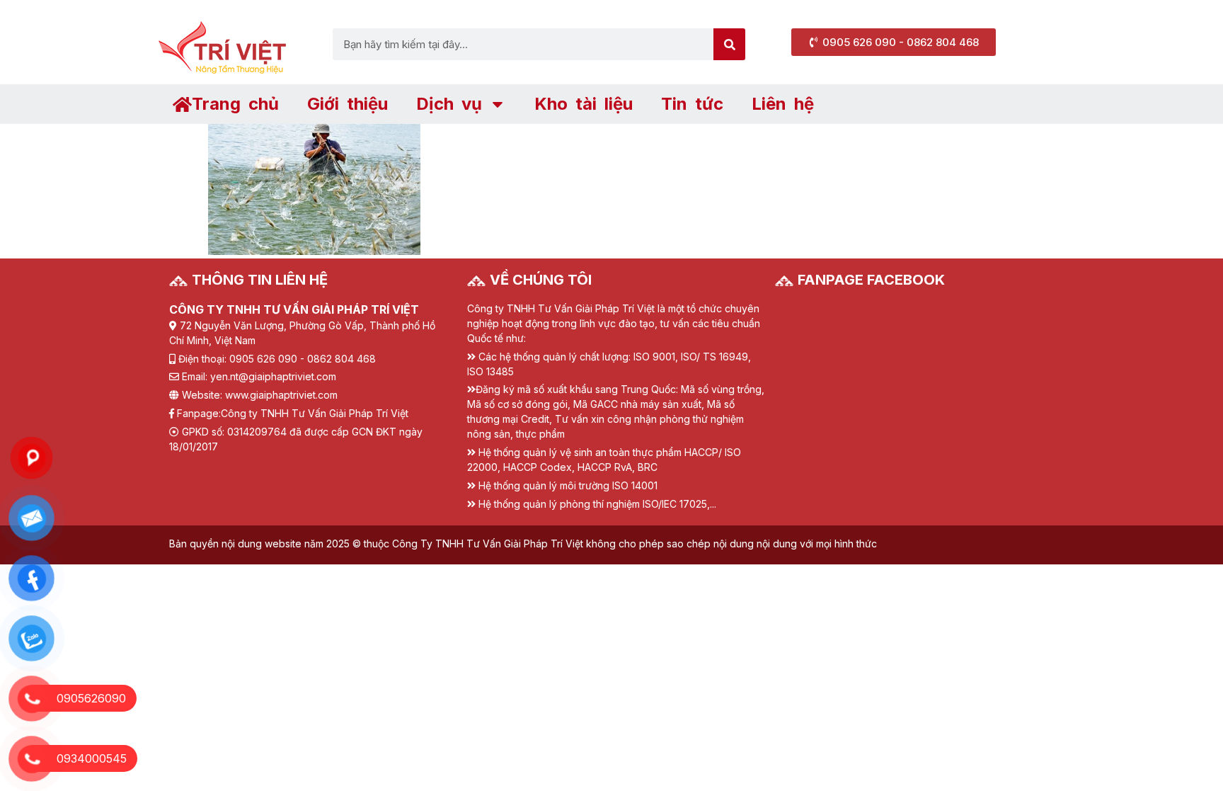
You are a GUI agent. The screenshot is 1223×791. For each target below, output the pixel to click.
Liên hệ (783, 103)
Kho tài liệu (583, 103)
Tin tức (692, 103)
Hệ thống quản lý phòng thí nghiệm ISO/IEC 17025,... (597, 504)
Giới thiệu (347, 103)
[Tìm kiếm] (729, 44)
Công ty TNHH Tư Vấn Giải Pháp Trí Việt (314, 413)
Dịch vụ (449, 103)
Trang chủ (235, 103)
